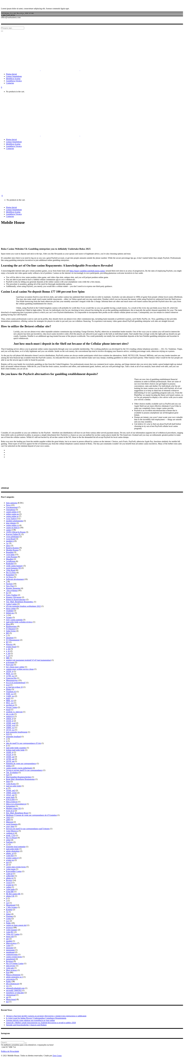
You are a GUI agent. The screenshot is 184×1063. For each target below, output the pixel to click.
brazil (8, 710)
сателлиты (10, 979)
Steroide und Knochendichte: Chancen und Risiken (26, 1025)
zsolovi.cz (10, 716)
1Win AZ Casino (12, 934)
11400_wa (10, 696)
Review (9, 880)
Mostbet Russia (12, 550)
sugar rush (10, 797)
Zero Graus (57, 1056)
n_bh (8, 649)
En (7, 593)
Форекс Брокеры (13, 588)
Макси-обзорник (13, 975)
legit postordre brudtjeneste (16, 732)
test (7, 1002)
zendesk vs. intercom (14, 712)
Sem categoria (11, 503)
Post (7, 972)
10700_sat (10, 759)
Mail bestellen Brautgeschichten (18, 777)
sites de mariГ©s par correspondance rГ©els (23, 743)
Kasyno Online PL (13, 534)
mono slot (10, 936)
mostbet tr (10, 541)
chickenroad (11, 995)
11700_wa (10, 676)
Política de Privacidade (10, 1051)
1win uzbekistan (12, 536)
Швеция (9, 822)
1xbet (8, 945)
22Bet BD (10, 876)
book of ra (10, 811)
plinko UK (10, 896)
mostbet (9, 941)
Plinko (8, 689)
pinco (8, 545)
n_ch (8, 656)
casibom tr (10, 833)
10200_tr (9, 752)
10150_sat (10, 761)
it (6, 741)
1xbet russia (10, 869)
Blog (8, 624)
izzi (7, 862)
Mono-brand (11, 999)
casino (8, 530)
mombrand (10, 952)
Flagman (9, 916)
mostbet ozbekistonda (14, 521)
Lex (7, 921)
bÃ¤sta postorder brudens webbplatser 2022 (23, 606)
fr (6, 745)
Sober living (11, 631)
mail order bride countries (16, 748)
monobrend (10, 959)
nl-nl (8, 685)
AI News (9, 577)
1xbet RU (10, 932)
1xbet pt (9, 874)
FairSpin (9, 842)
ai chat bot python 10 (14, 687)
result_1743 (10, 835)
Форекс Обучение (13, 597)
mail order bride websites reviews (19, 622)
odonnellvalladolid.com (15, 988)
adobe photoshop (13, 851)
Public (8, 981)
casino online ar (12, 516)
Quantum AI (11, 692)
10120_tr (9, 754)
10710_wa (10, 730)
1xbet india (10, 889)
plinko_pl (10, 853)
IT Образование (13, 640)
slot (7, 939)
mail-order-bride (12, 849)
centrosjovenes (12, 954)
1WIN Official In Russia (15, 532)
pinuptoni (10, 638)
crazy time (10, 826)
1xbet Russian (11, 557)
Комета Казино (12, 548)
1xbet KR (10, 856)
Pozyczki (9, 665)
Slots (8, 781)
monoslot (9, 948)
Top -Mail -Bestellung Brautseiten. (19, 602)
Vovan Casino (11, 707)
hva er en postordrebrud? (16, 683)
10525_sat (10, 795)
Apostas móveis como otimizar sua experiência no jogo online (30, 1020)
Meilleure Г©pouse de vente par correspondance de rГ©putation (31, 815)
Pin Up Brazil (11, 838)
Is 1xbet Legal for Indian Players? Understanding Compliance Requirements (36, 1018)
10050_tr (9, 718)
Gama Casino (11, 604)
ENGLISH (10, 799)
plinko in (9, 878)
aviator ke (10, 885)
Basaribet (9, 552)
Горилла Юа (11, 678)
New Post (10, 586)
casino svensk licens (14, 957)
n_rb (8, 651)
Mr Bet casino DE (13, 894)
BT (7, 642)
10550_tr (9, 671)
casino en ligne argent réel (16, 925)
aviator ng (10, 860)
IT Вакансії (11, 629)
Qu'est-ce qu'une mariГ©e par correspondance (24, 770)
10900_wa (10, 727)
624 (7, 775)
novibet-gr (10, 705)
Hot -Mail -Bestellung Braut (17, 813)
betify (8, 698)
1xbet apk (10, 968)
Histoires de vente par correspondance (21, 763)
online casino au (12, 514)
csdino (8, 887)
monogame (10, 950)
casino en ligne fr (13, 528)
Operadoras (10, 510)
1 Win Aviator (11, 907)
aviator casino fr (12, 858)
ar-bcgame (10, 662)
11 (7, 844)
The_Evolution (12, 772)
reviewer (9, 927)
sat (7, 997)
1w (7, 543)
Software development (15, 579)
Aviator (9, 617)
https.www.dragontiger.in (16, 804)
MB (7, 658)
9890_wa (9, 701)
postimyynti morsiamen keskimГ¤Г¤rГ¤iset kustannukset (28, 660)
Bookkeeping (11, 626)
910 (7, 734)
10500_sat (10, 757)
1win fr (9, 883)
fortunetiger (10, 806)
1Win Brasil (10, 570)
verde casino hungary (14, 566)
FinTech (9, 584)
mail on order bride (13, 786)
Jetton (8, 914)
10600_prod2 (11, 793)
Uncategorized (12, 507)
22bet (8, 840)
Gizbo (8, 918)
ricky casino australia (14, 620)
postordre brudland (13, 736)
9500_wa (9, 694)
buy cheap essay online (15, 667)
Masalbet (9, 559)
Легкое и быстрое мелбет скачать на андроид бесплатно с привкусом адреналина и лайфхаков (46, 1016)
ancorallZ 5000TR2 (14, 990)
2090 (8, 820)
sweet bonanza (12, 824)
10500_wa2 (10, 725)
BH (7, 633)
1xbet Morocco (12, 831)
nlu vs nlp (10, 714)
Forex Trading (11, 595)
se (7, 788)
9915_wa (9, 703)
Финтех (9, 644)
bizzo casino (11, 608)
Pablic (8, 923)
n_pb (8, 653)
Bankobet (10, 563)
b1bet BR (10, 891)
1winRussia (10, 561)
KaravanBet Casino (14, 871)
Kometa (9, 909)
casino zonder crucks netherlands (19, 768)
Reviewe (9, 961)
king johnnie (11, 523)
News (8, 505)
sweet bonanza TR (13, 568)
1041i (8, 817)
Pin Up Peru (11, 572)
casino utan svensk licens (16, 867)
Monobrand (10, 905)
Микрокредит (12, 680)
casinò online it (12, 512)
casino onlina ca (12, 525)
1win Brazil (10, 539)
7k (7, 912)
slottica (9, 766)
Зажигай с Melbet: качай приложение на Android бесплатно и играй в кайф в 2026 (41, 1023)
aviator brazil (11, 647)
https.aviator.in (12, 802)
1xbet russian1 (11, 930)
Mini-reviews (11, 943)
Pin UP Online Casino (15, 963)
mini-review (11, 966)
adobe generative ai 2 (14, 977)
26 (7, 865)
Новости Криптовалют (16, 599)
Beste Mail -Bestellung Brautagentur (20, 779)
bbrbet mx (10, 613)
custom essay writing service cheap (20, 669)
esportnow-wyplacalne (15, 993)
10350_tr (9, 721)
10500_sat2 (10, 790)
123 (7, 903)
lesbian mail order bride (15, 750)
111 (7, 986)
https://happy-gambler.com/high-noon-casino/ (87, 271)
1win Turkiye (11, 519)
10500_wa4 (10, 723)
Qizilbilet (9, 611)
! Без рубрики (12, 590)
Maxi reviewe (11, 970)
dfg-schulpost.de (12, 984)
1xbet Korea (11, 784)
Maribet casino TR (13, 808)
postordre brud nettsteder (16, 847)
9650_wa (9, 674)
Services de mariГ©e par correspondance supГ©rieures (28, 829)
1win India (10, 554)
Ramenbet (10, 575)
